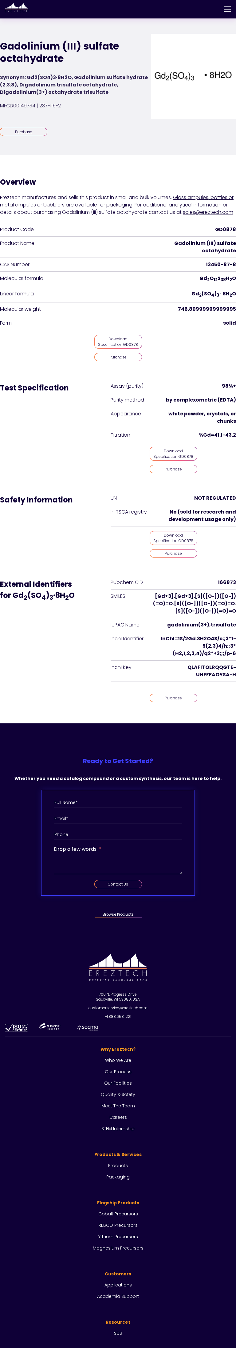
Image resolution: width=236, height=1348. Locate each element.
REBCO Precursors (118, 1225)
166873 (227, 582)
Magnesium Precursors (118, 1248)
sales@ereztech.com (208, 212)
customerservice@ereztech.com (118, 1007)
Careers (118, 1117)
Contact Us (118, 884)
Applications (118, 1285)
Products (118, 1165)
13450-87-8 (221, 264)
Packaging (118, 1177)
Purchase (23, 131)
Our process (118, 1072)
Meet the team (118, 1106)
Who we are (118, 1060)
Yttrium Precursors (118, 1237)
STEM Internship (118, 1129)
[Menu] (227, 9)
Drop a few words (75, 849)
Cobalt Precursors (118, 1214)
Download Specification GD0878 (118, 341)
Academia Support (118, 1296)
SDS (118, 1333)
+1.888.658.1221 (118, 1016)
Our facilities (118, 1083)
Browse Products (118, 914)
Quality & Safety (118, 1094)
